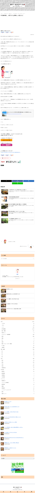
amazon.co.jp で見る (6, 140)
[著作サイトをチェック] (16, 278)
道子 (17, 274)
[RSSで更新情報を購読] (18, 278)
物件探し (3, 165)
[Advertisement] (17, 23)
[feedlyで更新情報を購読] (17, 278)
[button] (33, 258)
